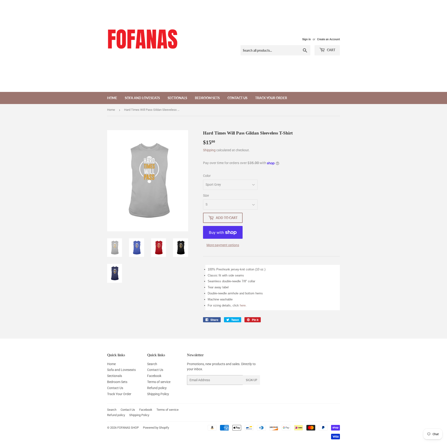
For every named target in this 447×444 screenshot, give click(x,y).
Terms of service (158, 382)
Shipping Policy (158, 394)
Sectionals (177, 98)
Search (152, 364)
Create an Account (328, 39)
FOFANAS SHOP (128, 427)
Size (206, 195)
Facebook (154, 376)
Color (207, 176)
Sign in (306, 39)
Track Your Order (271, 98)
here (243, 305)
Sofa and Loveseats (142, 98)
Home (112, 98)
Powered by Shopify (156, 427)
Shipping (209, 150)
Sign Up (251, 380)
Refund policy (157, 388)
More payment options (223, 245)
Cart (330, 50)
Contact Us (237, 98)
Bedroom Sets (207, 98)
